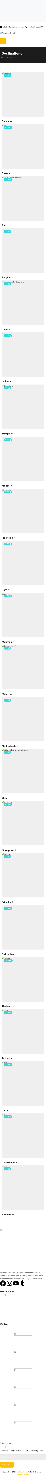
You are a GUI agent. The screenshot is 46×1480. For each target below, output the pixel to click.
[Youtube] (16, 1283)
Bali (4, 225)
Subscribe (6, 1464)
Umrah (5, 1110)
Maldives (7, 694)
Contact (5, 1318)
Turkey (6, 1058)
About (4, 1313)
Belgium (6, 277)
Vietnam (6, 1214)
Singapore (8, 850)
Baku (5, 173)
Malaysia (7, 642)
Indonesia (7, 538)
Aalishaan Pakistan (23, 1474)
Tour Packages (7, 1308)
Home (3, 58)
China (5, 329)
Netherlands (9, 746)
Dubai (5, 381)
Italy (4, 590)
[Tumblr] (22, 1283)
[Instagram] (9, 1283)
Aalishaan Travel (21, 1472)
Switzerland (8, 954)
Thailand (6, 1006)
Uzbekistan (8, 1162)
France (6, 485)
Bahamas (7, 121)
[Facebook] (3, 1283)
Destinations (6, 1304)
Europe (6, 433)
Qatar (5, 798)
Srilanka (6, 902)
